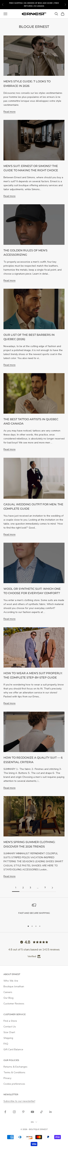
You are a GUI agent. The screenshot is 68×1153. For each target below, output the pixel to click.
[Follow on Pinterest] (23, 1112)
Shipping (8, 1038)
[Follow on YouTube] (32, 1112)
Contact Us (9, 1026)
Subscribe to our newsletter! (19, 1101)
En (32, 1122)
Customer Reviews (13, 1003)
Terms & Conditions (14, 1072)
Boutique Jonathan (13, 986)
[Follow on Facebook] (5, 1112)
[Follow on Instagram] (14, 1112)
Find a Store (10, 1021)
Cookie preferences (14, 1084)
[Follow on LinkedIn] (50, 1112)
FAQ (5, 1043)
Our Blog (8, 998)
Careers (7, 992)
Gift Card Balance (13, 1049)
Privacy (7, 1078)
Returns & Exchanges (15, 1066)
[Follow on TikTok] (41, 1112)
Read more (9, 111)
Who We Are (10, 980)
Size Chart (9, 1032)
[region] (34, 911)
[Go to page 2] (52, 888)
